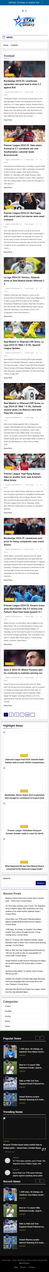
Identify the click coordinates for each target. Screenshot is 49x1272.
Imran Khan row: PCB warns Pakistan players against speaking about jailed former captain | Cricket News (23, 922)
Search (6, 878)
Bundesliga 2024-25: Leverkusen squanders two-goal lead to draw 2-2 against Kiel (22, 84)
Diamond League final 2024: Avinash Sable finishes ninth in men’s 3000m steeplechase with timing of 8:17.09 (24, 762)
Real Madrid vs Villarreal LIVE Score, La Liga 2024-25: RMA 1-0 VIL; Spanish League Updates (24, 345)
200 (27, 715)
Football (9, 75)
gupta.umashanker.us (13, 92)
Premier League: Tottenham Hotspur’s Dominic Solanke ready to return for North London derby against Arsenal (24, 833)
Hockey (8, 1016)
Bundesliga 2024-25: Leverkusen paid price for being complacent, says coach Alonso (24, 541)
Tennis (7, 1026)
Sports (24, 755)
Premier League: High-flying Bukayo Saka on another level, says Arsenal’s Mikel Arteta (22, 477)
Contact (32, 1267)
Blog (16, 1267)
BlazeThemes (24, 1263)
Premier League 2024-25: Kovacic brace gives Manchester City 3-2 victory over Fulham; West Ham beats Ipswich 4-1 (24, 608)
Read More (8, 120)
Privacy (23, 1267)
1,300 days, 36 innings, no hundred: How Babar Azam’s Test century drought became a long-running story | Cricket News (21, 3)
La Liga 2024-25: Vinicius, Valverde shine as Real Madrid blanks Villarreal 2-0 (24, 280)
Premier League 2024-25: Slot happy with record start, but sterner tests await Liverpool (24, 216)
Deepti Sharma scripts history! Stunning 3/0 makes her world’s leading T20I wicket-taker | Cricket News (25, 963)
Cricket (8, 1006)
